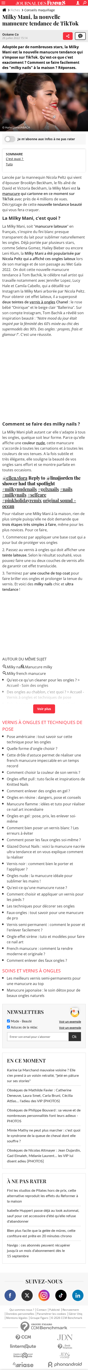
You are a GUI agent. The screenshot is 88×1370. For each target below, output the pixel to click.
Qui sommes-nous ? (21, 1309)
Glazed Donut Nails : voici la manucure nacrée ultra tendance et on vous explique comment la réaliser (46, 852)
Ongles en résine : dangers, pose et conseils (44, 797)
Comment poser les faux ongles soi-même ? (44, 839)
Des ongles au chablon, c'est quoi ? (36, 692)
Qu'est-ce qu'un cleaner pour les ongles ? (42, 680)
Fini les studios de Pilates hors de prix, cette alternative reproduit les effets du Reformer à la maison (42, 1196)
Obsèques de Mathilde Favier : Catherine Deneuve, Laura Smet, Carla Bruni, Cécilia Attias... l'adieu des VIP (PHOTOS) (40, 1095)
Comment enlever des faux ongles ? (37, 960)
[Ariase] (23, 1364)
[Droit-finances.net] (65, 1346)
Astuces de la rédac (24, 1027)
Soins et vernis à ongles (31, 971)
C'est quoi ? (15, 159)
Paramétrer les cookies (51, 1313)
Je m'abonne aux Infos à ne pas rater (46, 139)
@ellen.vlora (14, 478)
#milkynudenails (19, 489)
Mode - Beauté (21, 1021)
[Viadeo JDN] (65, 1355)
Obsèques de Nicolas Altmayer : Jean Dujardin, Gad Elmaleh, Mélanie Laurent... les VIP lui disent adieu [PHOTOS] (44, 1156)
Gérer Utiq (75, 1313)
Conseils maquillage (39, 10)
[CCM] (23, 1337)
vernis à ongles (42, 302)
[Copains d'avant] (23, 1355)
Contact (41, 1309)
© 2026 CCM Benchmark (66, 1318)
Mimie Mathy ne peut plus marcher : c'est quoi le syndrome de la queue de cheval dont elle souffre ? (43, 1136)
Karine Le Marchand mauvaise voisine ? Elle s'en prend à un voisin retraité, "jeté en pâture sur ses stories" (43, 1075)
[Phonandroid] (65, 1364)
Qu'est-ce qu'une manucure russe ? (37, 887)
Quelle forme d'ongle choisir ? (32, 748)
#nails (66, 489)
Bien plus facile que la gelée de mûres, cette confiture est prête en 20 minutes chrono (41, 1233)
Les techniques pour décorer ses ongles (41, 906)
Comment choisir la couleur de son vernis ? (43, 772)
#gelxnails (48, 489)
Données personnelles (20, 1313)
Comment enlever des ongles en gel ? (38, 790)
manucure (11, 193)
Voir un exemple (70, 1021)
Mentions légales (17, 1318)
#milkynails (14, 495)
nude (40, 442)
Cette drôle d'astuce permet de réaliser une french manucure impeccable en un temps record (44, 760)
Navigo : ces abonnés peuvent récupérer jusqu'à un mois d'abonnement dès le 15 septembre (38, 1251)
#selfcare (37, 495)
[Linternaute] (23, 1346)
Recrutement (71, 1309)
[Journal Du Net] (65, 1337)
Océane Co (10, 34)
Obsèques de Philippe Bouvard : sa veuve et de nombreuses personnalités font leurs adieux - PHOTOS (44, 1116)
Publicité (54, 1309)
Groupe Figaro (39, 1318)
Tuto (9, 164)
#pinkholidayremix (22, 500)
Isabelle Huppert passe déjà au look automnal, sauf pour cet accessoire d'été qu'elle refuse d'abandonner (43, 1216)
